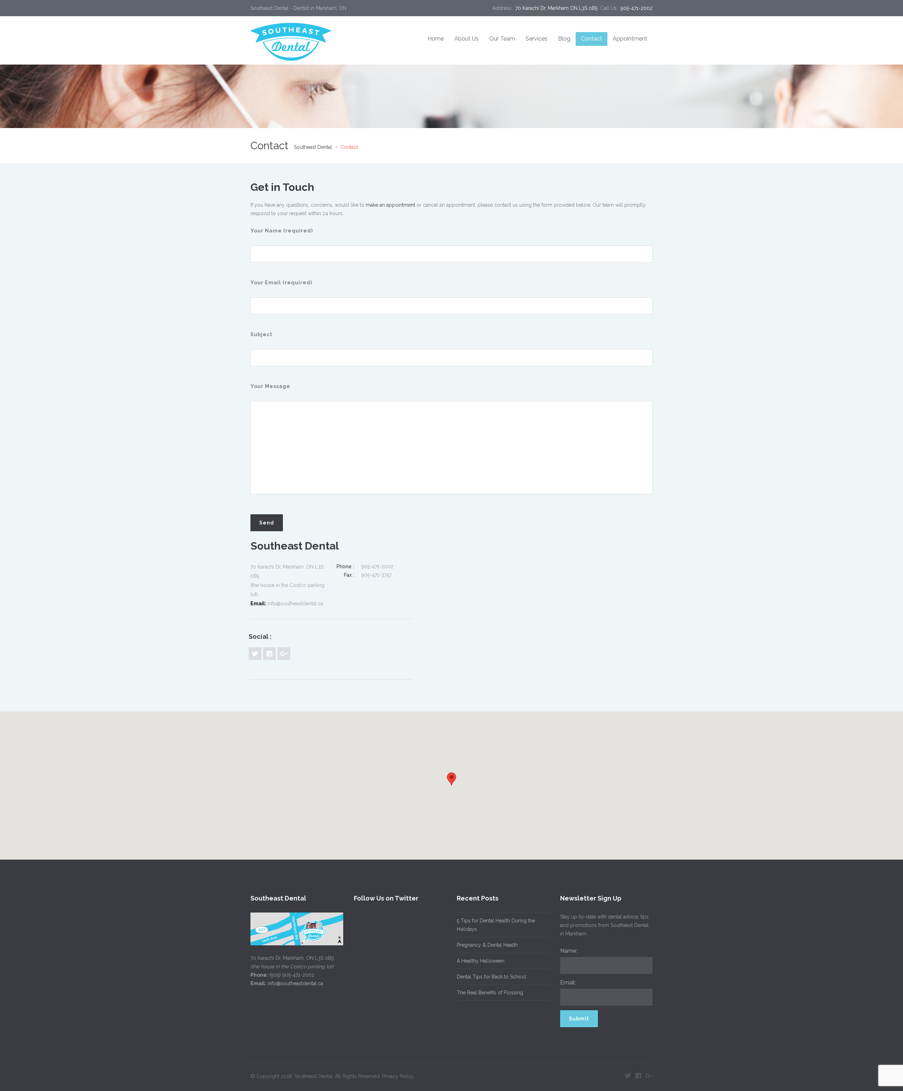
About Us (466, 38)
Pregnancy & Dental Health (487, 945)
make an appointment (390, 205)
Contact (591, 38)
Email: (568, 982)
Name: (568, 950)
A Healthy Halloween (480, 961)
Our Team (502, 38)
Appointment (630, 38)
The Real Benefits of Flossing (490, 992)
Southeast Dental (313, 147)
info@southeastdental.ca (295, 983)
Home (436, 38)
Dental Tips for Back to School (491, 977)
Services (536, 38)
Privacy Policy (397, 1076)
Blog (564, 38)
